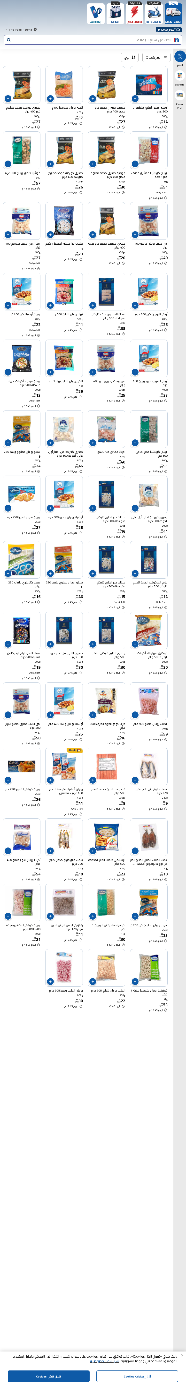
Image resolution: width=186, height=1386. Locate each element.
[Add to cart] (135, 99)
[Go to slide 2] (21, 233)
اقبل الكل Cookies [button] (48, 1376)
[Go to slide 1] (23, 233)
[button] (182, 1355)
